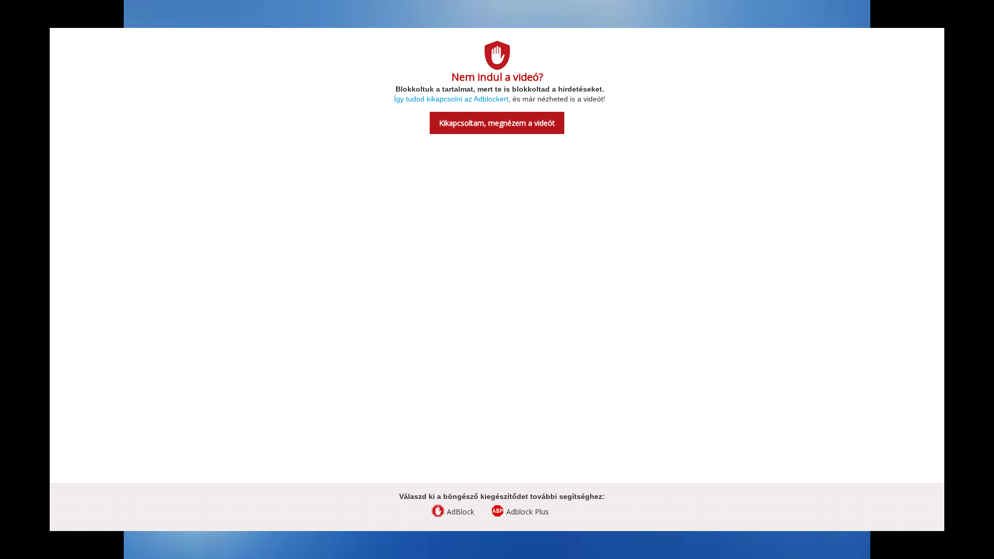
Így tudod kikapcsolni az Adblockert (451, 99)
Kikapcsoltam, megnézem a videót (497, 123)
